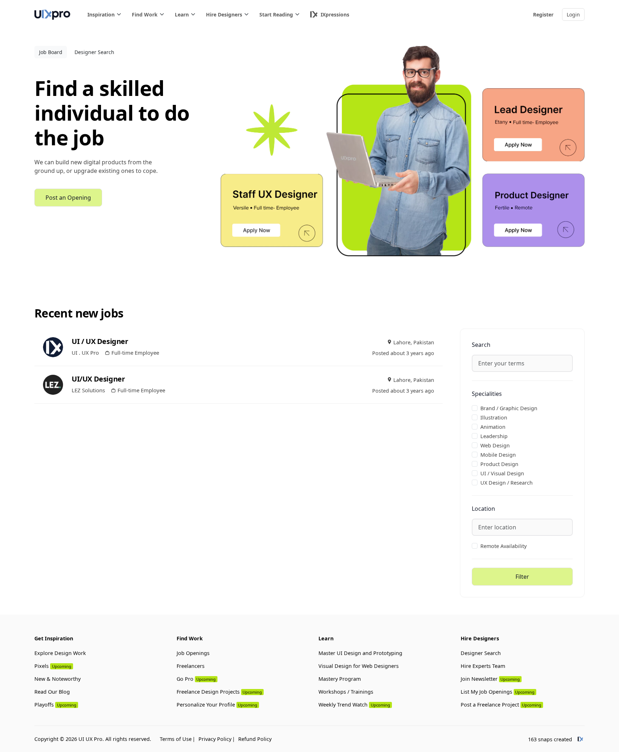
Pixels (52, 666)
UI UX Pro (90, 739)
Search (481, 345)
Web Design (495, 445)
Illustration (493, 417)
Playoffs (55, 704)
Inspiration (101, 14)
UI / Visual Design (502, 473)
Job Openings (193, 653)
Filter (522, 577)
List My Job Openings (498, 691)
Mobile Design (498, 454)
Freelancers (191, 666)
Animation (492, 426)
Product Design (499, 464)
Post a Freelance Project (501, 704)
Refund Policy (255, 739)
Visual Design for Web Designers (358, 666)
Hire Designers (224, 14)
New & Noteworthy (57, 678)
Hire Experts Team (483, 666)
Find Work (145, 14)
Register (543, 14)
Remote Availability (503, 546)
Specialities (487, 394)
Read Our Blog (52, 691)
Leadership (494, 436)
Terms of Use (176, 739)
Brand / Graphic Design (508, 408)
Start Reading (276, 14)
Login (573, 14)
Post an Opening (68, 198)
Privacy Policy (214, 739)
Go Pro (196, 678)
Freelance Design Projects (219, 691)
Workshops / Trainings (345, 691)
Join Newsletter (490, 678)
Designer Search (94, 52)
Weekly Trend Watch (354, 704)
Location (483, 509)
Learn (182, 14)
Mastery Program (339, 678)
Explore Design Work (60, 653)
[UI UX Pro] (52, 14)
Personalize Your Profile (217, 704)
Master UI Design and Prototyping (360, 653)
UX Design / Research (506, 482)
